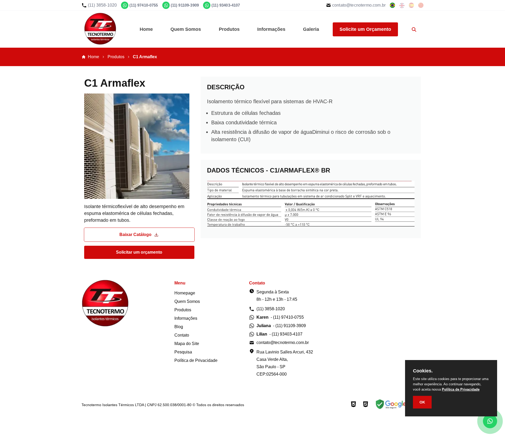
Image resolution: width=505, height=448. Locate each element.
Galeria (311, 29)
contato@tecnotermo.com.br (359, 5)
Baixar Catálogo (135, 234)
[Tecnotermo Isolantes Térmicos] (100, 43)
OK (422, 402)
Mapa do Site (186, 343)
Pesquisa (183, 352)
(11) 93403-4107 (225, 5)
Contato (181, 335)
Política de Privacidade (196, 360)
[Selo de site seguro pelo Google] (390, 404)
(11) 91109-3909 (185, 5)
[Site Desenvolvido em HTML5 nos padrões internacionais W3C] (365, 405)
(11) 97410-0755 (143, 5)
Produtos (229, 29)
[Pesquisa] (414, 29)
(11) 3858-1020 (102, 5)
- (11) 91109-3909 (281, 325)
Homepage (184, 293)
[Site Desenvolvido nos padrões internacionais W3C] (353, 405)
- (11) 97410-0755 (280, 317)
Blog (178, 326)
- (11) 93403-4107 (279, 334)
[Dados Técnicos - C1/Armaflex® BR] (311, 229)
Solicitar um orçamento (139, 252)
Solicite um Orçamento (365, 29)
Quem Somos (185, 29)
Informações (271, 29)
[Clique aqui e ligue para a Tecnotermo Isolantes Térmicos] (392, 5)
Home (146, 29)
